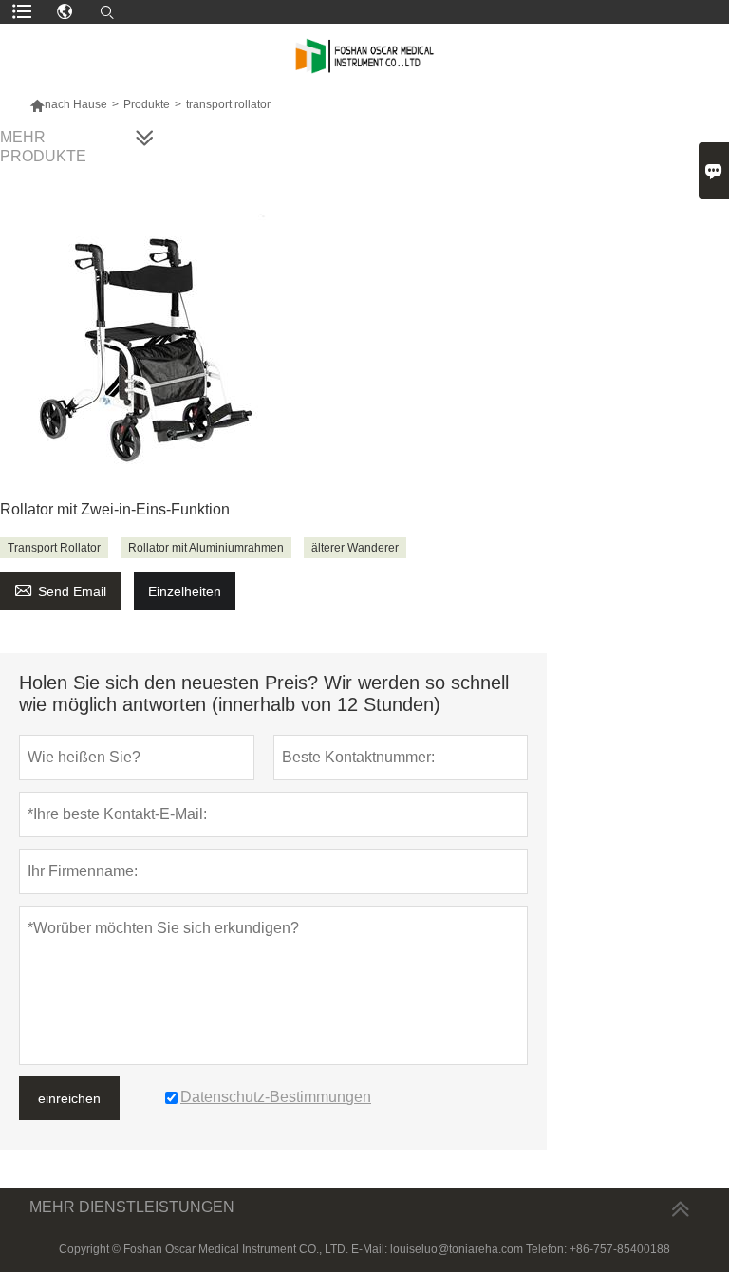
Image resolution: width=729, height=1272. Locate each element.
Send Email (60, 589)
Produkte (146, 104)
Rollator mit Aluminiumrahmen (206, 547)
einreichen (69, 1098)
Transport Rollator (54, 547)
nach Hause (76, 104)
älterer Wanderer (355, 547)
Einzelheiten (184, 591)
